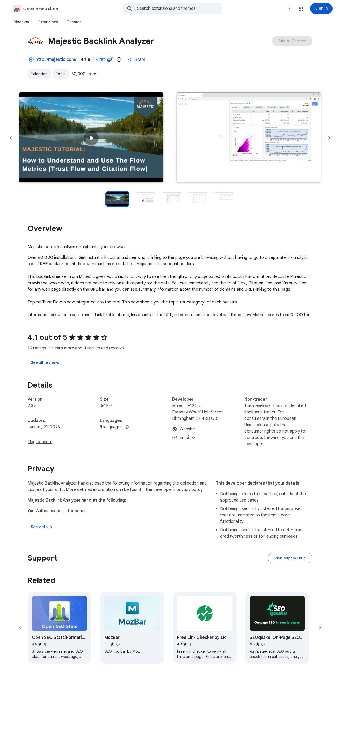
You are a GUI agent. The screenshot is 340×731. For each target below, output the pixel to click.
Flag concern (40, 441)
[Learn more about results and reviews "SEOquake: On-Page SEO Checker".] (263, 644)
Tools (60, 73)
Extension (39, 73)
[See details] (41, 526)
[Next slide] (329, 138)
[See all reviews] (45, 362)
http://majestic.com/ (56, 59)
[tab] (21, 22)
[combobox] (179, 8)
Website (187, 429)
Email (185, 437)
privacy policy (189, 489)
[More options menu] (289, 8)
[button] (301, 8)
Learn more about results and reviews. (88, 348)
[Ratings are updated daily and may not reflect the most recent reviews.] (119, 59)
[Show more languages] (127, 427)
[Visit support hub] (290, 558)
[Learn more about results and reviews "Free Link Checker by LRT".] (190, 644)
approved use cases (239, 500)
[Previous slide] (10, 138)
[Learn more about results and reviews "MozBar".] (117, 644)
